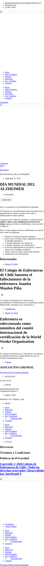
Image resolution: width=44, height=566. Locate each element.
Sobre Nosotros (11, 74)
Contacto (8, 83)
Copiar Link (6, 200)
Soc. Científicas (11, 416)
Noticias (8, 77)
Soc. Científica (10, 81)
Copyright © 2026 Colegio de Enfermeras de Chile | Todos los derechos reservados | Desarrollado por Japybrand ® (22, 468)
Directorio (9, 79)
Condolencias (10, 309)
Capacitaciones (16, 418)
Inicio (7, 72)
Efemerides (4, 170)
